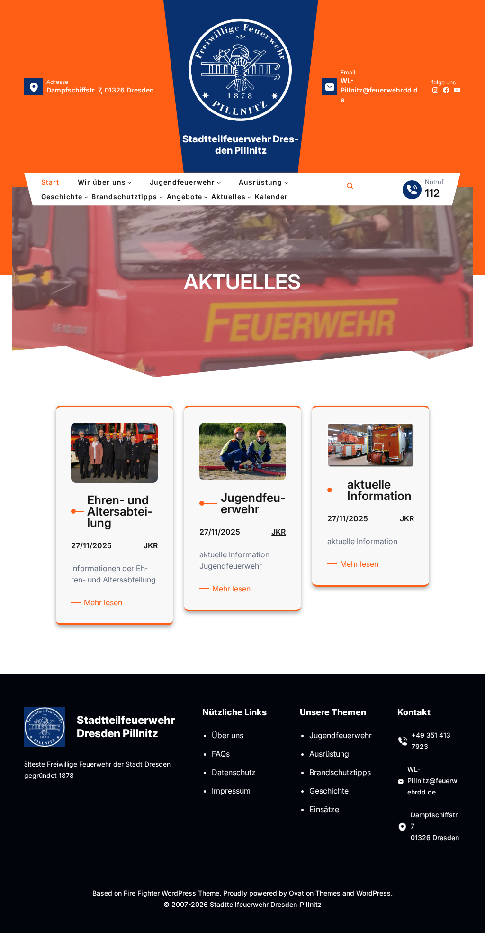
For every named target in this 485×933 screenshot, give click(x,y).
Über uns (227, 735)
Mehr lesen (105, 602)
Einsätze (324, 809)
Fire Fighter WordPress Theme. (172, 893)
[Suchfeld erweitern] (350, 190)
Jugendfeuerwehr (340, 735)
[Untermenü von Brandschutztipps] (161, 197)
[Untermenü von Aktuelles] (249, 197)
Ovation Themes (315, 893)
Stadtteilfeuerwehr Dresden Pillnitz (240, 144)
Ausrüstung (329, 753)
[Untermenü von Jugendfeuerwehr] (219, 182)
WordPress (373, 893)
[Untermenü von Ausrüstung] (286, 182)
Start (50, 182)
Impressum (231, 790)
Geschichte (329, 790)
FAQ (219, 753)
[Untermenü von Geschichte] (86, 197)
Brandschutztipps (340, 772)
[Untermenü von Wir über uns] (129, 182)
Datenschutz (234, 772)
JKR (151, 545)
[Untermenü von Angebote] (205, 197)
